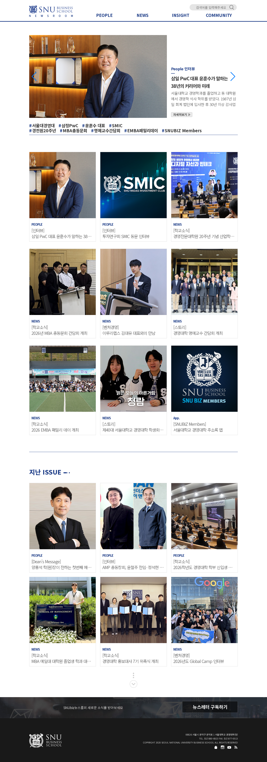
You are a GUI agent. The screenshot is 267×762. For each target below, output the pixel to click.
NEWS (143, 15)
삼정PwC (70, 125)
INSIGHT (180, 15)
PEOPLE (104, 15)
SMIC (117, 125)
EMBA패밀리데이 (142, 130)
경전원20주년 (44, 130)
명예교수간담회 (107, 130)
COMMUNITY (219, 15)
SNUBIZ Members (183, 130)
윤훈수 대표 (95, 125)
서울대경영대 (43, 125)
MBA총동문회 (75, 130)
